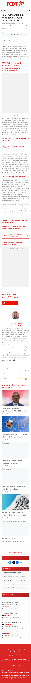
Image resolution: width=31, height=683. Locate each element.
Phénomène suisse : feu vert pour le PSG (11, 602)
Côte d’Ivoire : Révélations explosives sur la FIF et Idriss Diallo (14, 410)
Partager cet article (11, 302)
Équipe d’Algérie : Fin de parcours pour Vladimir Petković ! (13, 488)
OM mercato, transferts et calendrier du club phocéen (13, 588)
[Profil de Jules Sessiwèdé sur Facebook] (14, 360)
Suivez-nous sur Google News (14, 379)
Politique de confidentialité (19, 659)
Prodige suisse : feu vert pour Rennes (10, 604)
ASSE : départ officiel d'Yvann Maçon (10, 631)
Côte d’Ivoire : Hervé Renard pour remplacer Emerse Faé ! (12, 462)
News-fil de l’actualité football (10, 585)
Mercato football (18, 648)
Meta (9, 650)
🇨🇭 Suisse (5, 598)
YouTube (24, 650)
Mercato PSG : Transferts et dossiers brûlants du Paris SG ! (14, 581)
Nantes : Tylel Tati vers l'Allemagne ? (10, 617)
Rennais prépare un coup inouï (9, 611)
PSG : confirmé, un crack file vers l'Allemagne (12, 622)
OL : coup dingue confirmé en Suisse (10, 599)
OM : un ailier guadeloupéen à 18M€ (10, 626)
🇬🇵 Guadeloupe (6, 624)
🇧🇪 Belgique (5, 606)
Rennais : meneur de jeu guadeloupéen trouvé (12, 628)
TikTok (19, 650)
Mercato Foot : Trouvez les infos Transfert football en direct (15, 577)
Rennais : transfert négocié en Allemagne (11, 619)
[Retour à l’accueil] (15, 4)
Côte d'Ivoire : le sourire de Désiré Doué (11, 639)
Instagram (14, 650)
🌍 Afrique (5, 633)
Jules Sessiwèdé (15, 325)
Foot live (11, 648)
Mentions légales (11, 656)
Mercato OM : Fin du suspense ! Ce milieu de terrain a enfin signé (14, 514)
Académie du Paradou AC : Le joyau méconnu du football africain (14, 436)
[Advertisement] (15, 93)
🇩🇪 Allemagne (6, 615)
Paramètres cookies (15, 651)
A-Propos (22, 656)
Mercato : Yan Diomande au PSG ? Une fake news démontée (13, 540)
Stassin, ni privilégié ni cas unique (9, 613)
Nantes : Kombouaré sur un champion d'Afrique (12, 637)
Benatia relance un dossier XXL (9, 608)
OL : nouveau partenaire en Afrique (10, 635)
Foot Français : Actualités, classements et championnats (13, 573)
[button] (29, 10)
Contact (6, 659)
